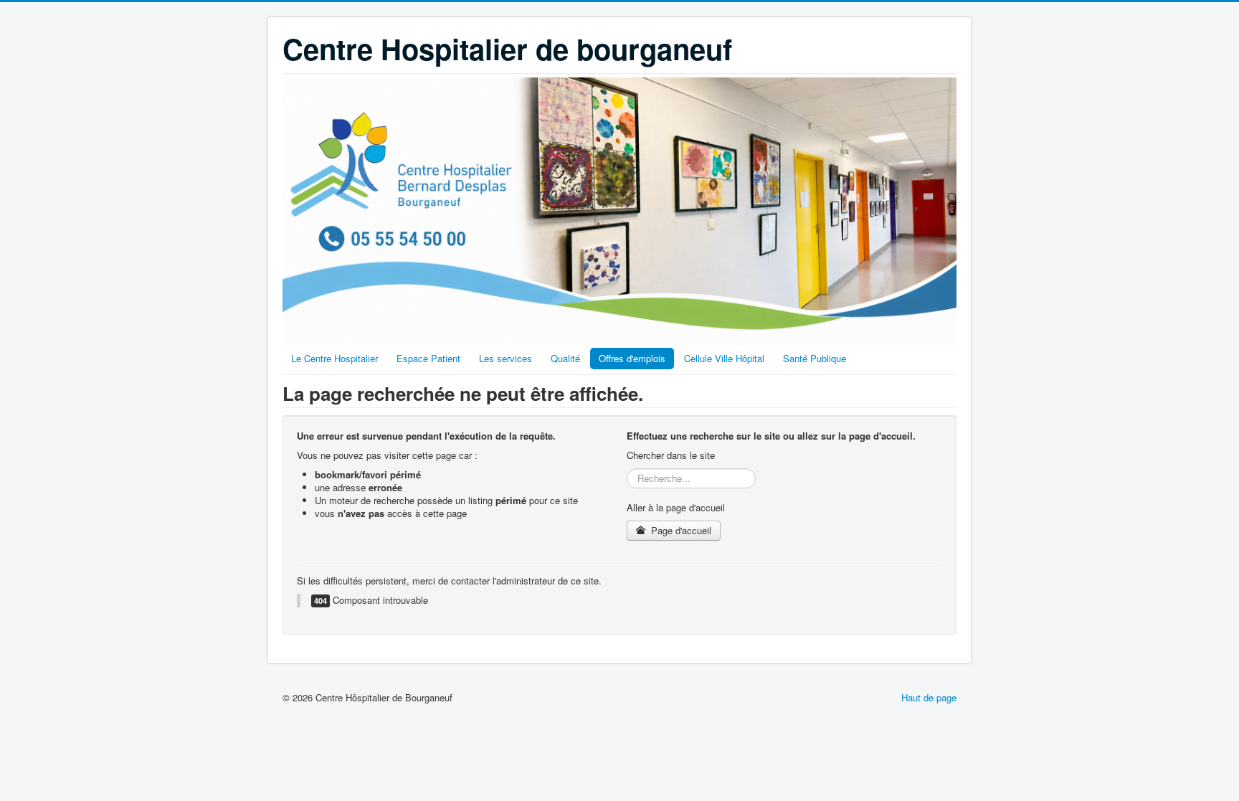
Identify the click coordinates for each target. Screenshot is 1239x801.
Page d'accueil (679, 530)
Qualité (565, 358)
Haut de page (928, 697)
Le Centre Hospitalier (334, 358)
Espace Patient (428, 358)
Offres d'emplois (632, 358)
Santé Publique (814, 358)
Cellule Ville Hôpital (724, 358)
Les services (505, 358)
